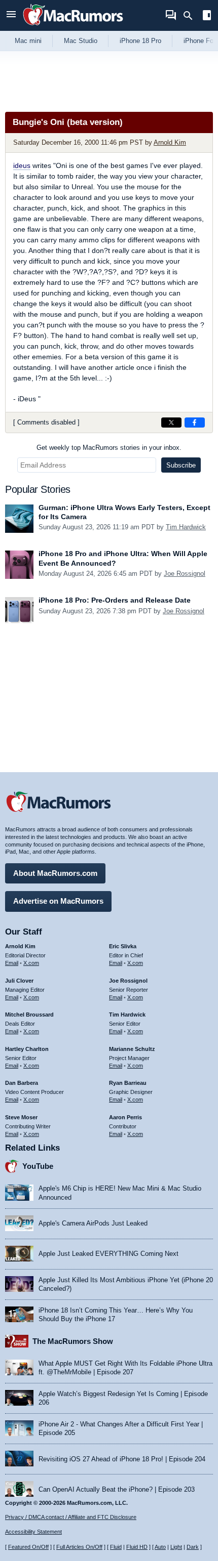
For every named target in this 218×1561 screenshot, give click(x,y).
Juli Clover (19, 981)
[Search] (191, 15)
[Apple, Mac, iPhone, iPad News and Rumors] (73, 26)
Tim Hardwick (186, 527)
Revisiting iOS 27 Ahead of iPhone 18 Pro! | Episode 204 (122, 1459)
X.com (31, 963)
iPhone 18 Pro (140, 41)
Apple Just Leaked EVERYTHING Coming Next (108, 1253)
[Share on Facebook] (195, 422)
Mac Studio (80, 41)
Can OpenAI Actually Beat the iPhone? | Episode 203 (117, 1489)
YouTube (37, 1166)
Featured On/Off (28, 1547)
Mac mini (28, 41)
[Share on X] (171, 422)
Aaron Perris (125, 1117)
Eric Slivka (122, 946)
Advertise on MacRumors (58, 901)
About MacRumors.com (55, 873)
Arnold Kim (170, 142)
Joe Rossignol (184, 573)
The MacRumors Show (72, 1341)
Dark (193, 1547)
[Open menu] (11, 15)
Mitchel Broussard (29, 1014)
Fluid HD (137, 1547)
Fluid (116, 1547)
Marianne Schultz (132, 1049)
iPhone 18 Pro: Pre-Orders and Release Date (115, 600)
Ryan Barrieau (128, 1083)
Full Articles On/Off (79, 1547)
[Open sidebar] (207, 16)
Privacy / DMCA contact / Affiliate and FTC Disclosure (70, 1517)
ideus (21, 165)
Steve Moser (21, 1117)
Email (11, 963)
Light (176, 1547)
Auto (160, 1547)
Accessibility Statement (33, 1532)
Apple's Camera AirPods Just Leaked (93, 1223)
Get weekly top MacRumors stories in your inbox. (109, 447)
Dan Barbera (21, 1083)
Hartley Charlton (27, 1049)
